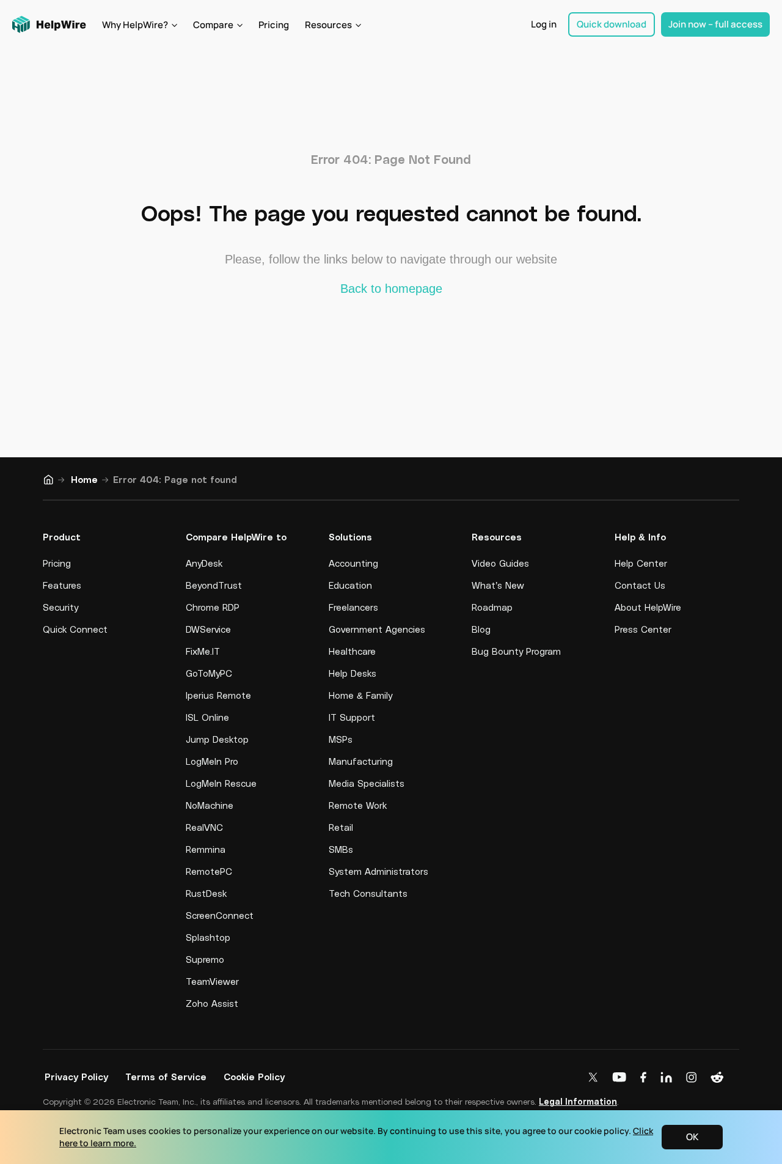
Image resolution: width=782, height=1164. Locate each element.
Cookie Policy (254, 1076)
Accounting (353, 563)
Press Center (643, 629)
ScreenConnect (220, 915)
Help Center (641, 563)
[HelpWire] (50, 24)
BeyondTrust (214, 585)
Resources (328, 24)
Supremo (205, 959)
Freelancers (353, 607)
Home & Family (360, 695)
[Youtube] (621, 1078)
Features (62, 585)
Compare (213, 24)
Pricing (273, 24)
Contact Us (640, 585)
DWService (208, 629)
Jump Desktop (217, 739)
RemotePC (209, 871)
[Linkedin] (668, 1078)
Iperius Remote (218, 695)
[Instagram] (693, 1078)
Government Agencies (377, 629)
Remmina (205, 849)
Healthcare (352, 651)
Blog (481, 629)
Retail (341, 827)
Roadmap (492, 607)
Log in (544, 24)
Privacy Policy (76, 1076)
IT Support (352, 717)
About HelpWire (648, 607)
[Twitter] (595, 1078)
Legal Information (578, 1101)
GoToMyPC (209, 673)
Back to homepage (391, 288)
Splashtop (208, 937)
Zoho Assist (212, 1003)
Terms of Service (165, 1076)
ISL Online (207, 717)
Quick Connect (75, 629)
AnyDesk (204, 563)
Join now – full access (715, 24)
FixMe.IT (203, 651)
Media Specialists (366, 783)
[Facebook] (645, 1078)
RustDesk (206, 893)
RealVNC (204, 827)
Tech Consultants (368, 893)
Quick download (611, 24)
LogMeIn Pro (212, 761)
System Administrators (378, 871)
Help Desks (352, 673)
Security (60, 607)
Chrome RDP (212, 607)
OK (692, 1136)
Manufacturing (361, 761)
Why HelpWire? (135, 24)
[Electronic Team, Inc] (719, 1078)
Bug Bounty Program (516, 651)
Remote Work (358, 805)
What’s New (498, 585)
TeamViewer (212, 981)
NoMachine (209, 805)
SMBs (341, 849)
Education (350, 585)
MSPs (341, 739)
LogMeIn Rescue (221, 783)
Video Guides (500, 563)
